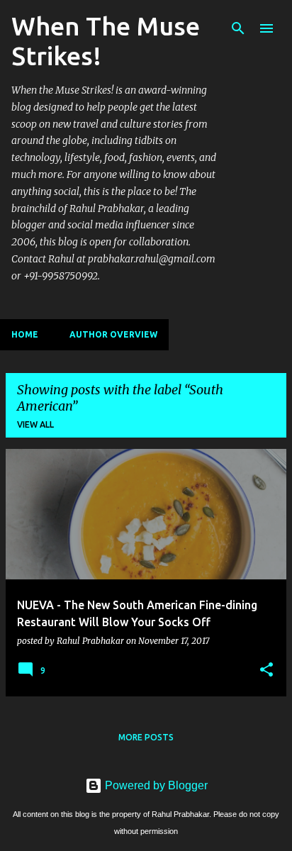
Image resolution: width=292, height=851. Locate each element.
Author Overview (113, 334)
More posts (146, 737)
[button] (266, 670)
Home (24, 334)
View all (35, 424)
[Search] (238, 28)
